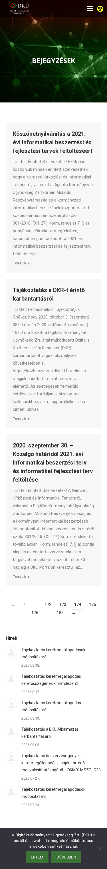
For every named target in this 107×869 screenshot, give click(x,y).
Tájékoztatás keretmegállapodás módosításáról (51, 706)
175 (92, 604)
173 (62, 604)
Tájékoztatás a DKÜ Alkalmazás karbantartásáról (50, 733)
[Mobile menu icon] (90, 8)
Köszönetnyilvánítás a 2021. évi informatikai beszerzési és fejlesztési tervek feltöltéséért (52, 142)
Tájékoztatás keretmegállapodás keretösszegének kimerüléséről (51, 680)
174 (77, 604)
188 (60, 612)
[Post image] (11, 652)
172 (48, 604)
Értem (37, 857)
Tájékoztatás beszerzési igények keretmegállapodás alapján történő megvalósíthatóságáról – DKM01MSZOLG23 (61, 762)
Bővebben (66, 857)
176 (34, 612)
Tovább (19, 263)
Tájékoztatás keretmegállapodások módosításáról (53, 653)
